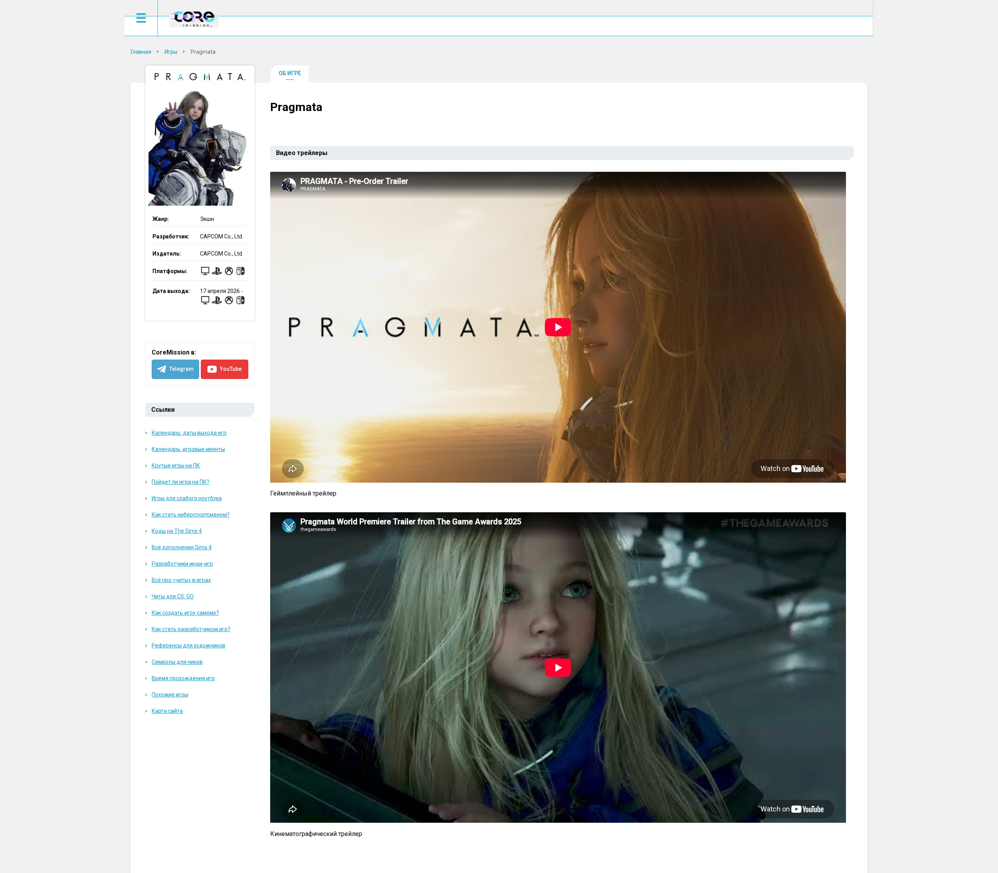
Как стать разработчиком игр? (191, 629)
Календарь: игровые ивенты (188, 449)
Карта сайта (167, 711)
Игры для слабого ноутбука (187, 498)
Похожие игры (170, 694)
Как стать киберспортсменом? (191, 514)
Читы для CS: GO (173, 596)
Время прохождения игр (183, 678)
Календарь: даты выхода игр (189, 433)
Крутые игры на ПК (176, 465)
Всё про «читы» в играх (181, 580)
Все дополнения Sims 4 (182, 547)
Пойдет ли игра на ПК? (180, 482)
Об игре (290, 73)
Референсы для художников (188, 645)
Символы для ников (177, 662)
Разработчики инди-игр (182, 564)
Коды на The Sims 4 (177, 531)
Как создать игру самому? (185, 613)
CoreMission (194, 19)
